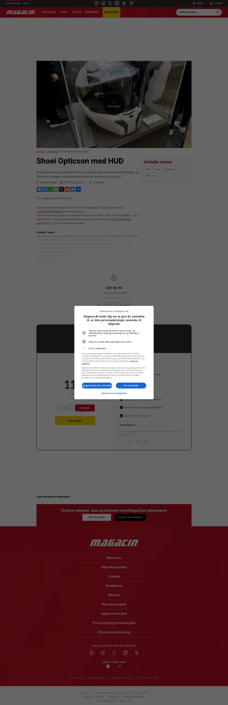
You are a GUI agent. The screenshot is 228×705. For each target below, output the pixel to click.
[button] (114, 348)
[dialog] (114, 352)
